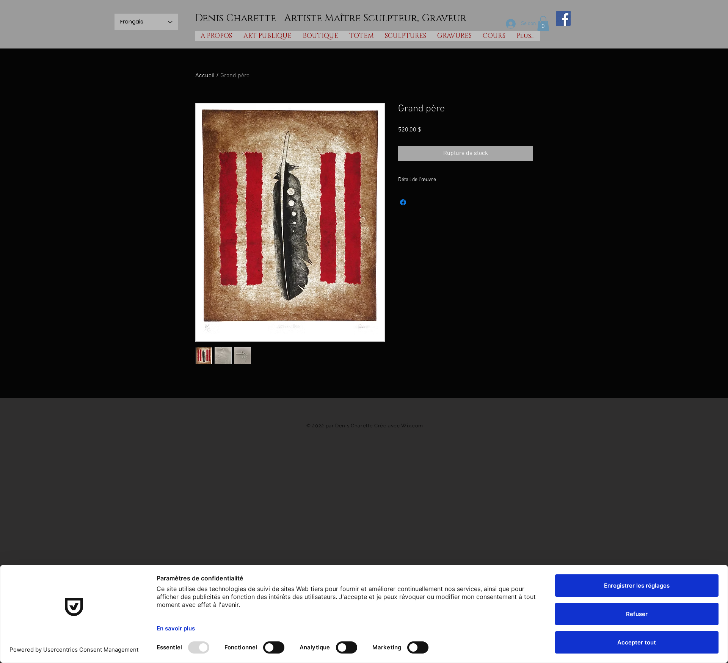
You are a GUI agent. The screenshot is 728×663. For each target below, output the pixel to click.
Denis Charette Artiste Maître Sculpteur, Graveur (330, 18)
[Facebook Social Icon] (563, 18)
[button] (543, 23)
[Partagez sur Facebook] (403, 202)
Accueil (205, 76)
